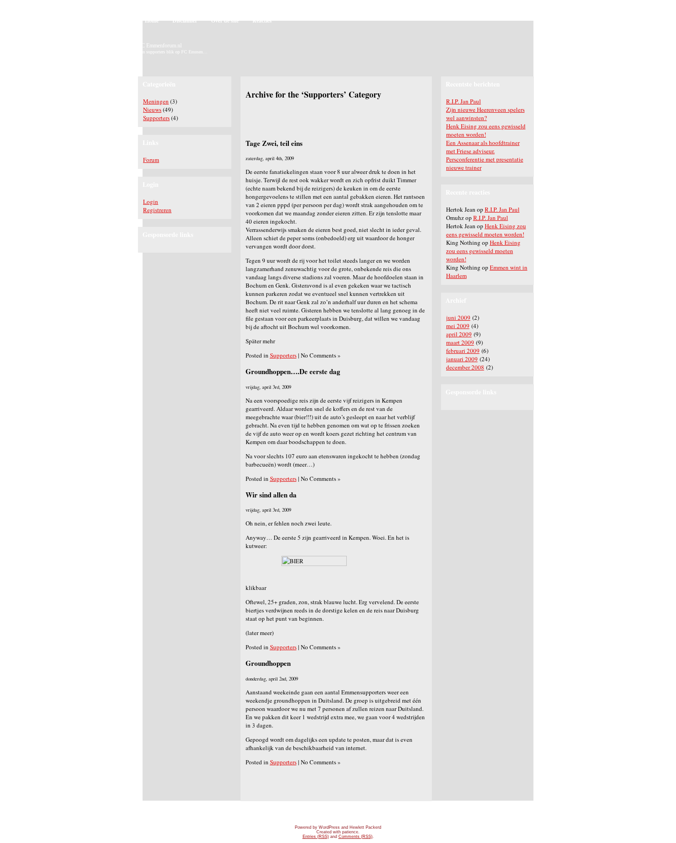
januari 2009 (462, 359)
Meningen (156, 101)
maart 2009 (460, 342)
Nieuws (152, 109)
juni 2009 (458, 317)
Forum (151, 160)
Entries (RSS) (316, 836)
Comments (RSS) (355, 836)
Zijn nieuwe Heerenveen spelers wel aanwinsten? (485, 113)
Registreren (157, 210)
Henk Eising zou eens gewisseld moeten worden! (486, 130)
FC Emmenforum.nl (160, 45)
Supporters (156, 118)
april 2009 (459, 334)
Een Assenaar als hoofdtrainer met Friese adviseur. (483, 147)
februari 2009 (463, 350)
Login (150, 201)
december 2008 (465, 367)
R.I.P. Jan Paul (463, 101)
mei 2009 (458, 326)
